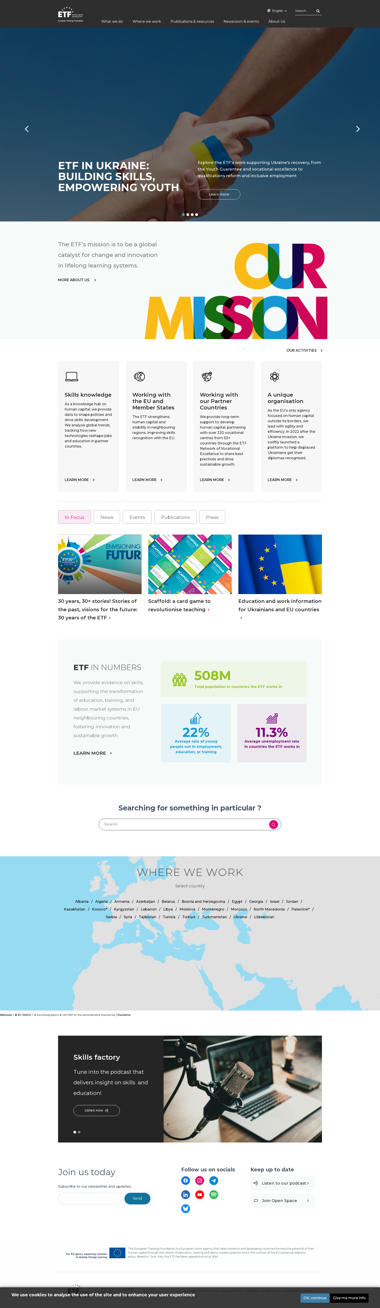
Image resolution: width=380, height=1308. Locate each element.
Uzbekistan (264, 917)
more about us (74, 280)
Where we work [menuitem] (147, 21)
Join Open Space (279, 1200)
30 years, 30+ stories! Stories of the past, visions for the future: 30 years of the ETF (97, 609)
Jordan (292, 901)
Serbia (111, 917)
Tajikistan (147, 917)
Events (137, 517)
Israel (274, 901)
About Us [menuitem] (277, 21)
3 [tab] (192, 214)
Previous (24, 126)
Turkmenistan (214, 917)
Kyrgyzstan (124, 909)
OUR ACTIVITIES (302, 350)
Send (137, 1198)
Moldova (187, 909)
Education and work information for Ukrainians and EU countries (280, 605)
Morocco (239, 909)
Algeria (101, 901)
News (106, 517)
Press (212, 517)
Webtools (6, 1014)
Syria (128, 917)
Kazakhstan (74, 909)
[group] (190, 933)
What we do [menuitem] (112, 21)
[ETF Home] (75, 17)
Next (356, 126)
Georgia (256, 901)
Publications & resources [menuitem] (192, 21)
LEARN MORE (77, 480)
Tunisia (169, 917)
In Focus (74, 517)
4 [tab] (196, 214)
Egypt (237, 901)
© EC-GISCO (23, 1014)
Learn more (219, 194)
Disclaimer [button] (124, 1014)
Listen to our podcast (284, 1183)
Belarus (168, 901)
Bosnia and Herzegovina (203, 901)
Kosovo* (99, 909)
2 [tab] (187, 214)
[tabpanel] (190, 124)
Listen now (94, 1110)
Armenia (122, 901)
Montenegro (213, 909)
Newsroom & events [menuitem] (241, 21)
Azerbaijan (145, 901)
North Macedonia (269, 909)
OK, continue (314, 1298)
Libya (168, 909)
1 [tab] (183, 214)
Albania (82, 901)
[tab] (74, 517)
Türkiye (188, 917)
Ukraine (240, 917)
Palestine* (300, 909)
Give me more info (349, 1298)
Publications (175, 517)
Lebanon (149, 909)
